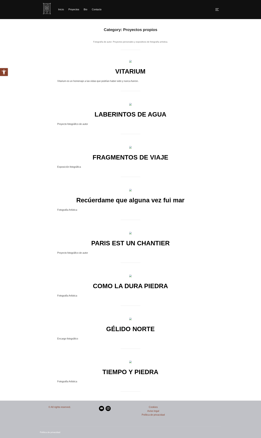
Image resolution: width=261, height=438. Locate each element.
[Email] (101, 408)
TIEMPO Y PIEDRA (130, 371)
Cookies (153, 407)
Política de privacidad (153, 414)
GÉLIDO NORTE (130, 329)
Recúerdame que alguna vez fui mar (130, 200)
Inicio (61, 9)
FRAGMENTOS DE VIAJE (130, 157)
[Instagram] (108, 408)
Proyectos (73, 9)
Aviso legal (153, 411)
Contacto (97, 9)
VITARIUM (130, 71)
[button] (4, 72)
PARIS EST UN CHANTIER (130, 243)
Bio (85, 9)
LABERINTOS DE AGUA (130, 114)
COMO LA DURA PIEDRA (130, 286)
